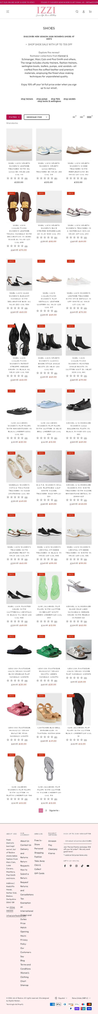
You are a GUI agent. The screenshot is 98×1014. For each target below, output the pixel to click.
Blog (22, 960)
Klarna (51, 853)
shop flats (56, 99)
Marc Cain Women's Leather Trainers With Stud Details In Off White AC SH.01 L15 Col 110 (78, 298)
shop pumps (42, 99)
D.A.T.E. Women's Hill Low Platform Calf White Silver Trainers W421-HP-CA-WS (49, 490)
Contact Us (25, 845)
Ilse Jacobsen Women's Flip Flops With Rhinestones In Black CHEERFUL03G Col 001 (19, 428)
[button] (77, 11)
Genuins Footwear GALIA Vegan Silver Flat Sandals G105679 (78, 671)
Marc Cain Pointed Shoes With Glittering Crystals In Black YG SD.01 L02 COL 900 (19, 612)
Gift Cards (39, 873)
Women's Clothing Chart (24, 976)
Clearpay (52, 849)
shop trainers (27, 99)
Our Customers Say (25, 952)
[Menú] (7, 11)
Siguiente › (54, 810)
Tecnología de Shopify (14, 1004)
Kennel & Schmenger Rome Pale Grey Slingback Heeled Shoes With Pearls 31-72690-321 (78, 612)
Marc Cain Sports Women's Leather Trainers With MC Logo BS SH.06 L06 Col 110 (19, 169)
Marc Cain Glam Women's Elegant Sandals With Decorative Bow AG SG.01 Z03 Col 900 (19, 298)
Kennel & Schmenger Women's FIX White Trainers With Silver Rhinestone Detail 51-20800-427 (79, 490)
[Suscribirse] (90, 841)
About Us (24, 841)
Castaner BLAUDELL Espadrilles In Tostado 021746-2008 (48, 730)
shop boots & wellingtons (49, 101)
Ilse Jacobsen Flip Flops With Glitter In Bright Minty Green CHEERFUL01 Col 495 (49, 612)
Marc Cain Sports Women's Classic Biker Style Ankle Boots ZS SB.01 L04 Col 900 (49, 363)
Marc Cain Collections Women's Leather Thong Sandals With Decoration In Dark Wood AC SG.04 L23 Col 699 (19, 233)
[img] (15, 178)
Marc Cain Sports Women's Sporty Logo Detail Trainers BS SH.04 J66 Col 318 (49, 169)
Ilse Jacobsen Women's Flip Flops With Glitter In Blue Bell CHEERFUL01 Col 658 (49, 428)
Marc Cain (40, 59)
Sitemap (24, 985)
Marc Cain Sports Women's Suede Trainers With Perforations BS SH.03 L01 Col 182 (79, 169)
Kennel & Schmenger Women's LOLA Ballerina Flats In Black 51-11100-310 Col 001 (78, 428)
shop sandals (70, 99)
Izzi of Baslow (18, 998)
